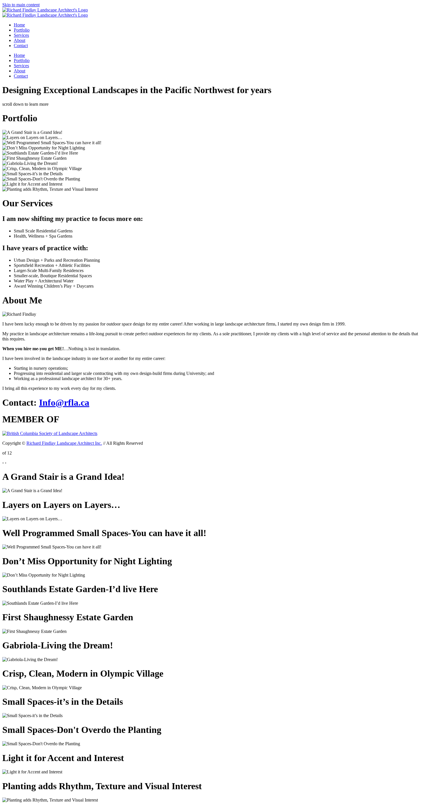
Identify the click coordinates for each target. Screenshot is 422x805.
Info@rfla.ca (64, 402)
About (19, 40)
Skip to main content (21, 4)
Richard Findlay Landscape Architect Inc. (64, 443)
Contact (21, 45)
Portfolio (22, 30)
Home (19, 24)
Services (21, 35)
